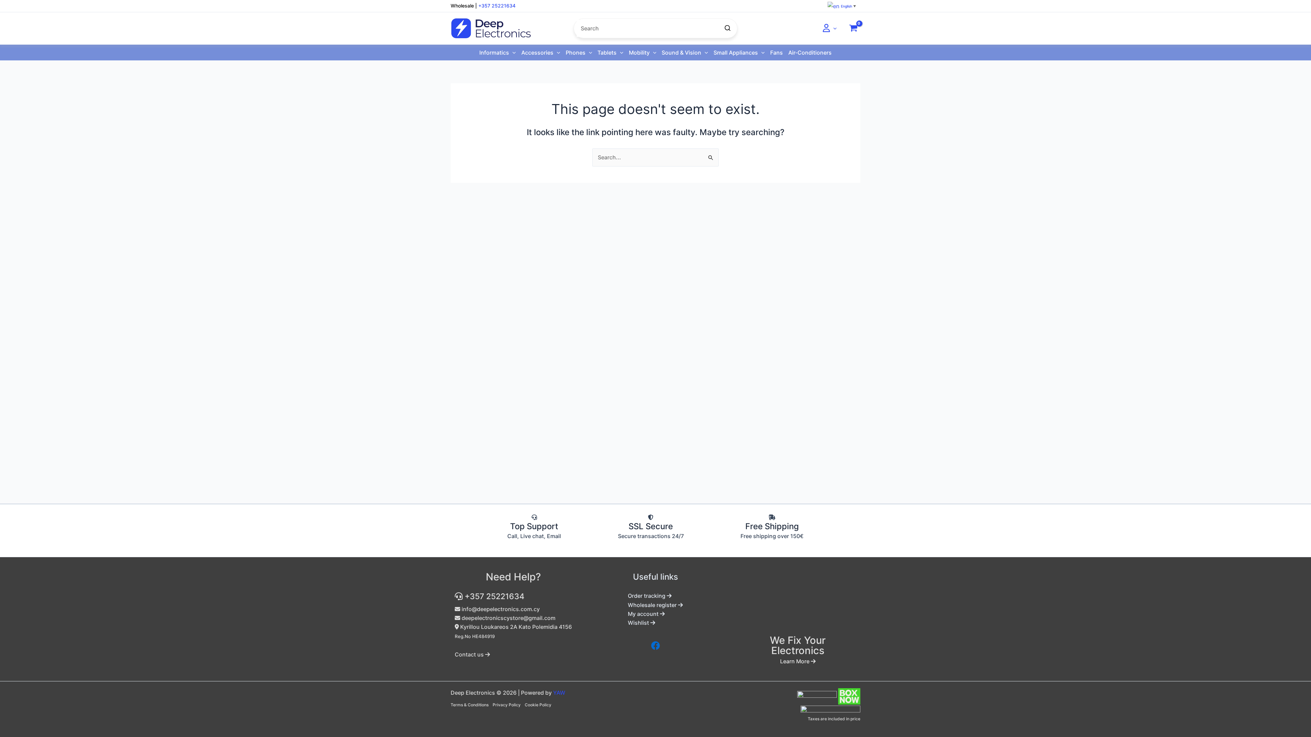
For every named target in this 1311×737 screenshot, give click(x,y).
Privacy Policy (507, 704)
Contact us (470, 654)
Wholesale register (653, 605)
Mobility (639, 52)
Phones (576, 52)
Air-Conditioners (810, 52)
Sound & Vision (681, 52)
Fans (776, 52)
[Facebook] (655, 645)
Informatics (494, 52)
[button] (833, 28)
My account (644, 613)
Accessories (537, 52)
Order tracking (647, 595)
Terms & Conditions (470, 704)
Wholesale (462, 6)
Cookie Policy (538, 704)
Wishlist (639, 622)
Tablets (607, 52)
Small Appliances (736, 52)
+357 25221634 (497, 6)
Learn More (795, 661)
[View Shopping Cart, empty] (853, 28)
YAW (559, 692)
